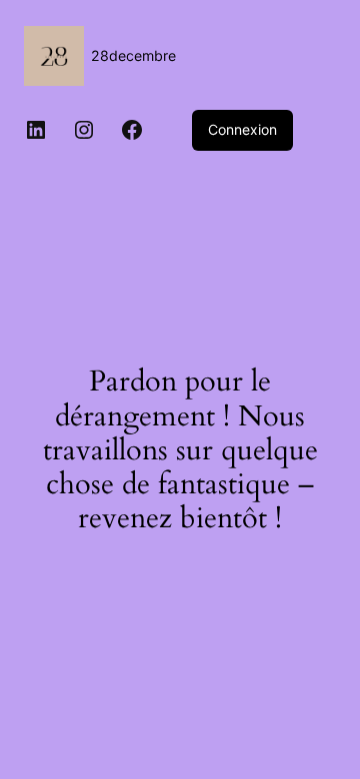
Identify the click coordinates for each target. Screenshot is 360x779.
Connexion (242, 129)
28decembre (133, 55)
